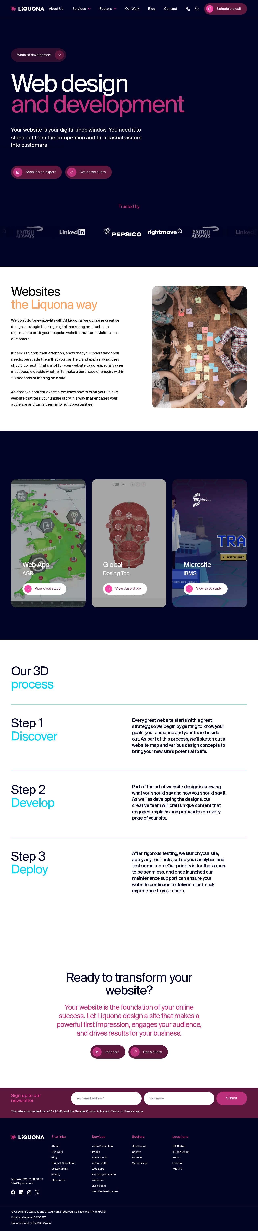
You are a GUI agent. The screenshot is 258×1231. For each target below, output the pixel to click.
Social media (100, 1157)
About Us (56, 9)
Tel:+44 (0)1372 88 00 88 (27, 1179)
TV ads (96, 1152)
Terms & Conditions (63, 1163)
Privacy (55, 1174)
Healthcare (139, 1146)
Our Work (132, 9)
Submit (231, 1098)
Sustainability (59, 1168)
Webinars (98, 1180)
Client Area (58, 1180)
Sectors (105, 9)
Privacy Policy (95, 1111)
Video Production (102, 1146)
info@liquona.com (22, 1183)
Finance (137, 1157)
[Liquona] (27, 9)
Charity (136, 1152)
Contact (170, 9)
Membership (140, 1163)
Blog (151, 9)
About (55, 1146)
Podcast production (104, 1174)
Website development (105, 1191)
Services (79, 9)
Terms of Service (123, 1111)
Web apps (98, 1168)
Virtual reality (99, 1163)
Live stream (99, 1185)
